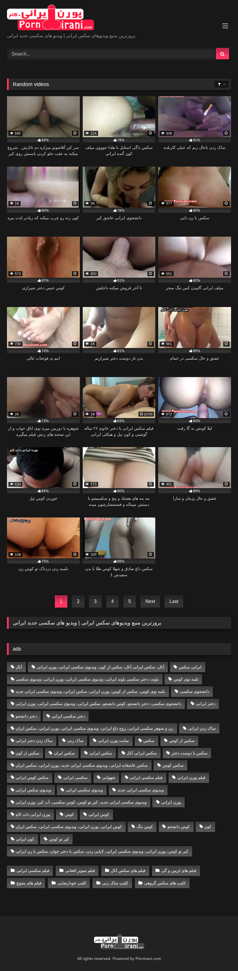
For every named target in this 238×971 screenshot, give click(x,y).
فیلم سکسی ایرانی (146, 777)
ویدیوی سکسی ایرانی (84, 790)
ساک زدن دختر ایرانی (34, 740)
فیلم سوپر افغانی (80, 870)
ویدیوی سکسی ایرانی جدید (141, 790)
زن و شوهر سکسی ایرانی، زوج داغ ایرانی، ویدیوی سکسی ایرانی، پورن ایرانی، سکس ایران (94, 728)
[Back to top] (220, 953)
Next (150, 601)
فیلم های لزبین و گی (178, 870)
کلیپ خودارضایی (71, 883)
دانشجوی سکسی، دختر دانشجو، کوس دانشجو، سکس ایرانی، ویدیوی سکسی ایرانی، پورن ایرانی (98, 703)
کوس (69, 814)
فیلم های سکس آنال (128, 870)
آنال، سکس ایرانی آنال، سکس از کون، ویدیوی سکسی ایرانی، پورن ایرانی (100, 667)
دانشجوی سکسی (194, 691)
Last (174, 601)
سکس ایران (64, 753)
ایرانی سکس (190, 667)
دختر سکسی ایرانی (68, 716)
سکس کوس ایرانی (32, 777)
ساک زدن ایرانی (202, 728)
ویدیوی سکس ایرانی (33, 790)
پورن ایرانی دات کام (33, 814)
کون (207, 826)
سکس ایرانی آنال (142, 753)
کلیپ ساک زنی (115, 883)
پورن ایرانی (171, 802)
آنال (19, 667)
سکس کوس (173, 765)
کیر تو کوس (59, 839)
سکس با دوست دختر (190, 753)
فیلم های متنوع (29, 883)
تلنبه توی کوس (186, 679)
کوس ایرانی (99, 814)
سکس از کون (27, 753)
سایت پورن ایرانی (113, 740)
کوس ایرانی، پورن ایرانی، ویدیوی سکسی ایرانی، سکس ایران (69, 826)
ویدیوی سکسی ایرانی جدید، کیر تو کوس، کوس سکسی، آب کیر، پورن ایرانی (81, 802)
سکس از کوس (182, 740)
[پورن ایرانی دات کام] (119, 18)
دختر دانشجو (26, 716)
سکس (148, 740)
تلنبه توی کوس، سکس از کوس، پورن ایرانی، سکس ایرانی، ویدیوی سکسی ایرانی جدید (90, 691)
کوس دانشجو (178, 826)
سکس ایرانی (100, 753)
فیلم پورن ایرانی (191, 777)
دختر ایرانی (205, 703)
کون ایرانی (25, 839)
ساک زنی (75, 740)
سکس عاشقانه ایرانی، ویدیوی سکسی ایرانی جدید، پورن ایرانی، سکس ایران (82, 765)
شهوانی (108, 777)
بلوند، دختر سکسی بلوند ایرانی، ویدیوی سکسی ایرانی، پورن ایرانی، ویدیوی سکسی (87, 679)
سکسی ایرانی (75, 777)
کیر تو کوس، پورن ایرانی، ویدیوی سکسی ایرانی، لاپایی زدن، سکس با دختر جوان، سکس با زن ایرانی (102, 851)
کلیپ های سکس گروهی (165, 883)
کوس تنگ (145, 826)
